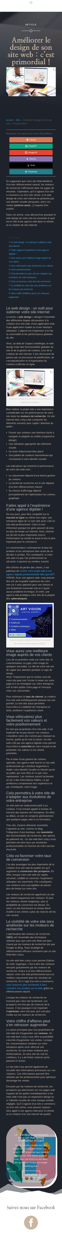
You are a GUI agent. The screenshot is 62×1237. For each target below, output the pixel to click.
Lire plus (31, 1174)
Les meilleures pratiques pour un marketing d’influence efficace (31, 1138)
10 (42, 1182)
